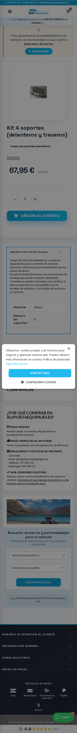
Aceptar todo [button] (40, 373)
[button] (38, 382)
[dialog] (38, 366)
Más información (17, 364)
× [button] (68, 348)
